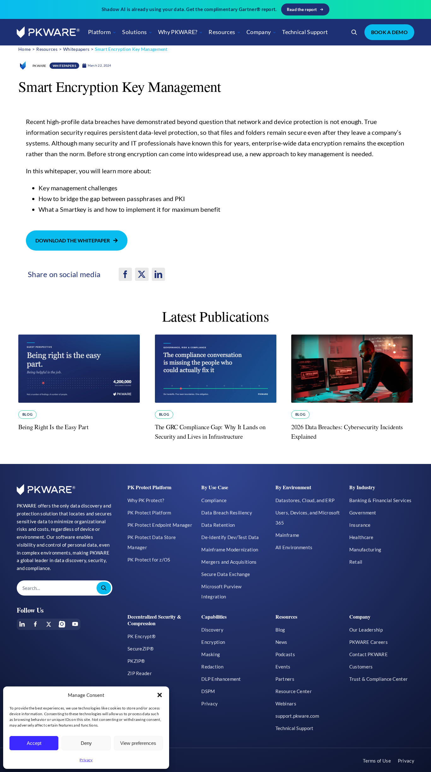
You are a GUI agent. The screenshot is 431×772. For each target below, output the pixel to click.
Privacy (86, 759)
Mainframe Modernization (229, 549)
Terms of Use (377, 760)
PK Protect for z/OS (148, 559)
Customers (361, 666)
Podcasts (285, 654)
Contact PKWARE (368, 654)
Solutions (134, 31)
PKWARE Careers (368, 642)
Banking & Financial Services (380, 500)
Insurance (360, 525)
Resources (222, 31)
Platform (99, 31)
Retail (356, 562)
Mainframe (287, 535)
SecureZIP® (140, 648)
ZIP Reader (139, 673)
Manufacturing (365, 549)
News (281, 642)
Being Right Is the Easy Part (53, 427)
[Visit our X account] (48, 624)
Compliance (214, 500)
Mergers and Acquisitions (229, 562)
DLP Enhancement (221, 679)
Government (362, 512)
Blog (27, 414)
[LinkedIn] (158, 274)
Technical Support (305, 31)
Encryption (213, 642)
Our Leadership (366, 629)
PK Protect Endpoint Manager (159, 525)
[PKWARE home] (48, 32)
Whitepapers (64, 66)
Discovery (212, 629)
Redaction (212, 666)
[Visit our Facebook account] (35, 624)
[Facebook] (125, 274)
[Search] (354, 32)
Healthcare (361, 537)
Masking (210, 654)
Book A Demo (389, 32)
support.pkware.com (297, 716)
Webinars (285, 703)
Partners (284, 679)
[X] (141, 274)
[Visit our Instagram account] (61, 624)
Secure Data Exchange (225, 574)
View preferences (138, 743)
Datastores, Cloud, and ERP (305, 500)
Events (283, 666)
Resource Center (293, 691)
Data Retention (218, 525)
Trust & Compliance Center (378, 679)
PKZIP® (136, 661)
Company (258, 31)
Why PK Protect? (145, 500)
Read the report (302, 9)
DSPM (208, 691)
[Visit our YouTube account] (75, 624)
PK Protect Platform (149, 512)
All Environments (294, 547)
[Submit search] (104, 588)
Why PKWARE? (177, 31)
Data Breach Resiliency (226, 512)
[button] (159, 695)
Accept (34, 743)
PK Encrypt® (141, 636)
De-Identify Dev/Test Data (230, 537)
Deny (86, 743)
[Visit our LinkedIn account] (22, 624)
